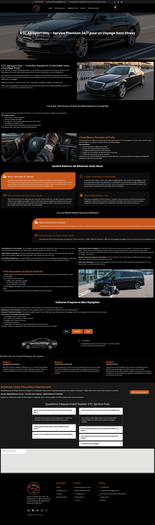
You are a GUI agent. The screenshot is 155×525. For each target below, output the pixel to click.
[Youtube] (37, 510)
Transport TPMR (72, 8)
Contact (83, 8)
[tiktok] (42, 510)
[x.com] (46, 510)
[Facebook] (115, 2)
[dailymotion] (33, 510)
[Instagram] (118, 2)
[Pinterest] (28, 510)
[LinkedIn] (121, 2)
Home (50, 8)
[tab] (66, 331)
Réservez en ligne (93, 8)
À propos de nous (59, 8)
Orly (31, 70)
